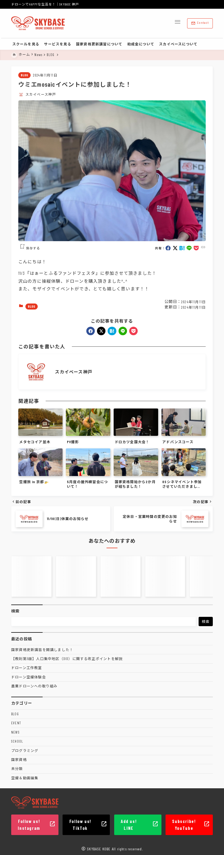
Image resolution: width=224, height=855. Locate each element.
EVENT (16, 723)
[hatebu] (182, 248)
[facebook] (168, 248)
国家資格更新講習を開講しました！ (42, 649)
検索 (15, 611)
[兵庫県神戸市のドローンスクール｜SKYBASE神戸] (38, 23)
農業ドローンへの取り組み (34, 686)
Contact (200, 23)
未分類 (17, 768)
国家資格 (19, 759)
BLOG (24, 75)
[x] (175, 248)
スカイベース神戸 (40, 94)
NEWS (15, 732)
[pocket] (196, 248)
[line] (189, 248)
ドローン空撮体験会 (28, 677)
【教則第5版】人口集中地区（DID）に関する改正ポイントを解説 (67, 658)
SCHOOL (17, 741)
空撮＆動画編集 (24, 778)
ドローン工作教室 (26, 668)
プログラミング (24, 750)
